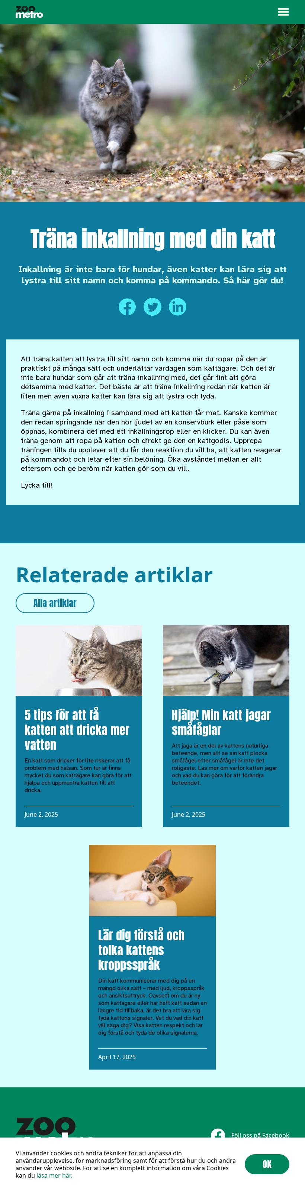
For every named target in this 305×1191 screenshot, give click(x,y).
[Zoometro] (29, 12)
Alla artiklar (55, 603)
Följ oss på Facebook (260, 1135)
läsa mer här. (54, 1175)
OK (267, 1164)
